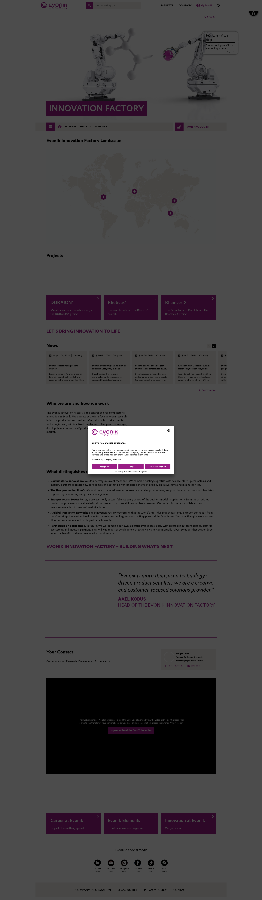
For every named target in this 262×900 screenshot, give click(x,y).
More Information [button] (158, 466)
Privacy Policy (97, 460)
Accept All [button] (104, 466)
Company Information (113, 460)
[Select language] (168, 430)
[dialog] (131, 450)
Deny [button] (131, 466)
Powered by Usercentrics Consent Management (131, 472)
